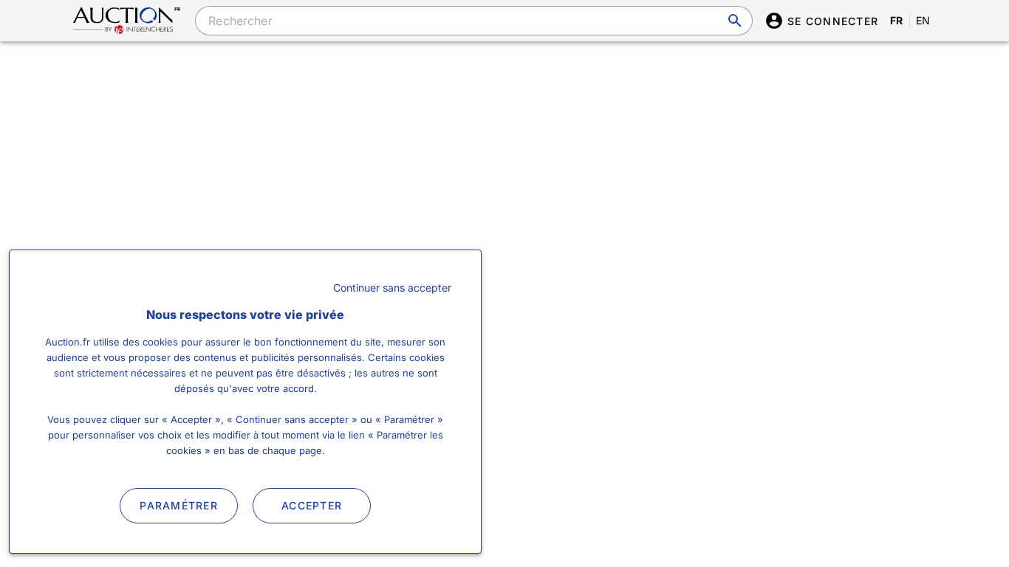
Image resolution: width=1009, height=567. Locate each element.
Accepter (311, 505)
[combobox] (473, 20)
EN (923, 20)
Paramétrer (179, 505)
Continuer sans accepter (392, 287)
